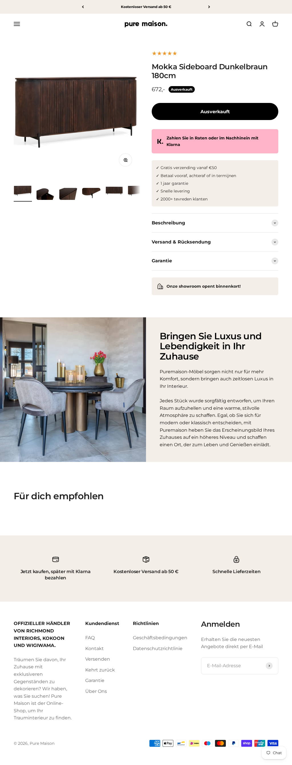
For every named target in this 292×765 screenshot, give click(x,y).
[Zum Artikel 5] (114, 192)
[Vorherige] (83, 7)
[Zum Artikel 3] (68, 195)
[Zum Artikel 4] (91, 195)
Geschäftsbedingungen (160, 637)
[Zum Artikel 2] (45, 195)
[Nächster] (209, 7)
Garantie (94, 680)
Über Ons (96, 691)
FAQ (90, 637)
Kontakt (94, 648)
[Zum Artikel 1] (23, 192)
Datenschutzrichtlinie (157, 648)
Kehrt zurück (100, 670)
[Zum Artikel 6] (137, 192)
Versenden (97, 659)
